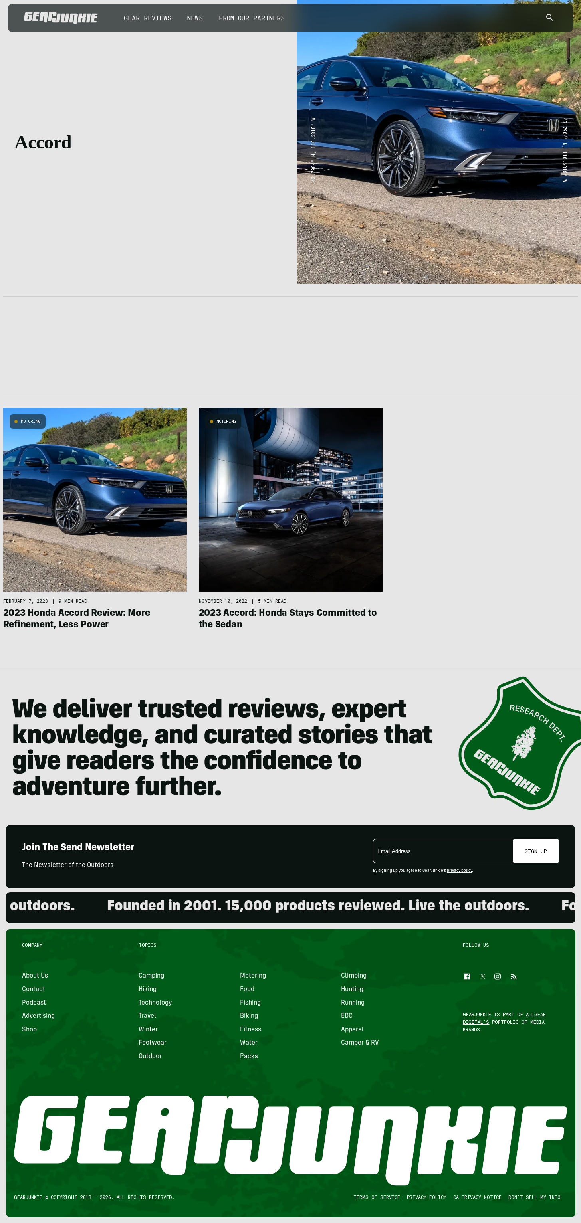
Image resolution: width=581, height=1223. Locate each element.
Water (248, 1043)
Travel (147, 1016)
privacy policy (459, 871)
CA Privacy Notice (477, 1197)
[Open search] (550, 18)
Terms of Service (376, 1197)
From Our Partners (252, 18)
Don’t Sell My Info (534, 1197)
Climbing (354, 976)
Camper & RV (360, 1043)
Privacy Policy (426, 1197)
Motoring (31, 421)
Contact (33, 989)
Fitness (250, 1030)
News (195, 18)
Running (353, 1003)
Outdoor (150, 1056)
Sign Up (536, 851)
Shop (29, 1030)
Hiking (148, 989)
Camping (151, 976)
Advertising (38, 1016)
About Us (35, 976)
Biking (249, 1016)
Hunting (352, 989)
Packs (249, 1056)
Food (247, 989)
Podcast (34, 1003)
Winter (148, 1030)
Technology (155, 1003)
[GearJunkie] (61, 18)
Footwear (153, 1043)
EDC (347, 1016)
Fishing (250, 1003)
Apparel (352, 1030)
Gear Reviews (147, 18)
